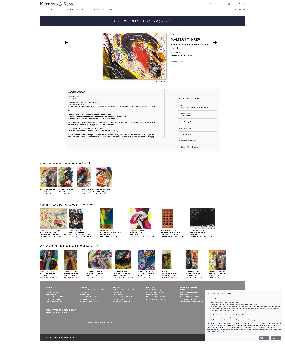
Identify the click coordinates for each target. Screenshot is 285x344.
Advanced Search (239, 4)
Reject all (263, 338)
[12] (215, 42)
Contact (95, 9)
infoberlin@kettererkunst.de (122, 301)
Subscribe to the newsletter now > (100, 322)
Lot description (76, 92)
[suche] (228, 4)
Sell (59, 9)
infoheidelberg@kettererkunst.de (191, 301)
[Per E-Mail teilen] (187, 147)
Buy (51, 9)
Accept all (276, 338)
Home (42, 9)
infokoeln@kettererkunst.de (156, 299)
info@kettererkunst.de (54, 301)
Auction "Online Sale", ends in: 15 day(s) (137, 21)
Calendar (81, 9)
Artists (69, 9)
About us (107, 9)
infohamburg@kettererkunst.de (90, 301)
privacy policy (219, 331)
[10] (66, 42)
